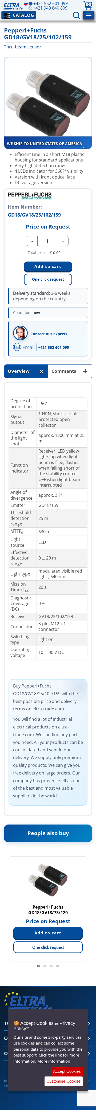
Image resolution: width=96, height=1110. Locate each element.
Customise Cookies (63, 1081)
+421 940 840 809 (50, 8)
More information (53, 1061)
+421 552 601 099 (53, 347)
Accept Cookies (67, 1071)
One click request (48, 279)
